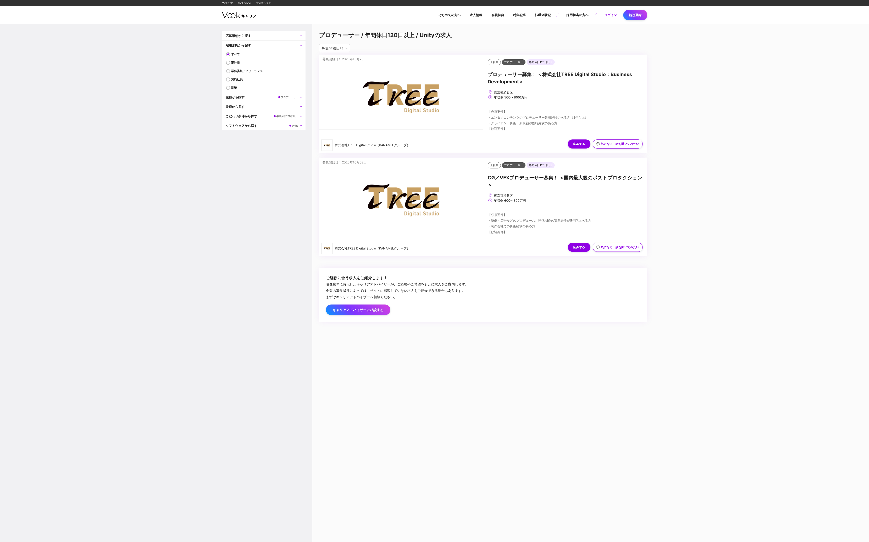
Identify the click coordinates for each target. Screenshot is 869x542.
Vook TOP (227, 3)
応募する (579, 144)
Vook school (244, 3)
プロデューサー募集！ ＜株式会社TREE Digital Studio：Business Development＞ (560, 78)
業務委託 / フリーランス (247, 71)
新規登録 (635, 15)
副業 (234, 87)
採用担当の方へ (577, 15)
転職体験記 (543, 15)
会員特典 (498, 15)
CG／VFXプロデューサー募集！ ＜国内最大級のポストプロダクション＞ (565, 181)
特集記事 (519, 15)
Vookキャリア (263, 3)
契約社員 (237, 79)
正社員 (235, 62)
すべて (235, 54)
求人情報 (476, 15)
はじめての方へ (450, 15)
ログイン (610, 15)
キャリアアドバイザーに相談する (358, 310)
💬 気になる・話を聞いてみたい (617, 144)
